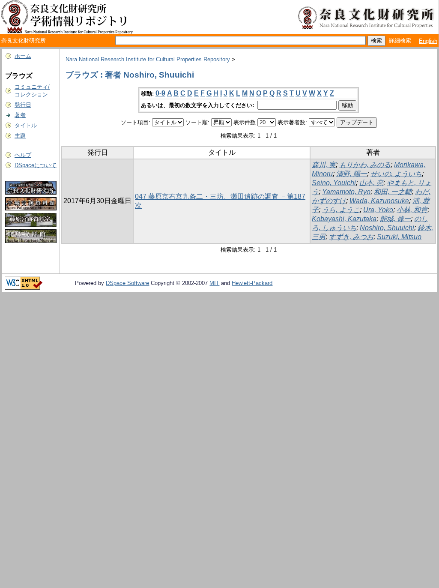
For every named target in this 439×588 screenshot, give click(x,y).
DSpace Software (127, 283)
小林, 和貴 (412, 209)
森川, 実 (324, 164)
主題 (20, 135)
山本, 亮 (371, 182)
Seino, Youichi (334, 182)
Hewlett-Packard (252, 283)
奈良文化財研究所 (23, 40)
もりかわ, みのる (365, 164)
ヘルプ (23, 155)
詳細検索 (400, 40)
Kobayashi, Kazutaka (344, 218)
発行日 (23, 105)
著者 (20, 115)
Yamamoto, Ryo (346, 191)
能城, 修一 (395, 218)
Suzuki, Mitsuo (399, 236)
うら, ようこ (341, 209)
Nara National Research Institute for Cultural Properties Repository (148, 59)
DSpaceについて (36, 165)
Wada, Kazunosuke (379, 200)
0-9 (160, 93)
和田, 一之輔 (393, 191)
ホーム (23, 56)
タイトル (26, 125)
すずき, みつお (351, 236)
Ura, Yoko (378, 209)
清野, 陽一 (351, 173)
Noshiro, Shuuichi (387, 227)
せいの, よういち (396, 173)
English (428, 41)
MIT (214, 283)
